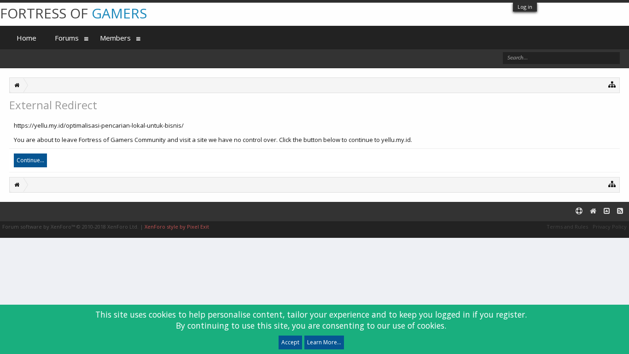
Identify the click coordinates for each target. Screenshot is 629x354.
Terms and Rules (567, 226)
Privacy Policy (610, 226)
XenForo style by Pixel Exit (177, 226)
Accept (290, 342)
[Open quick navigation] (612, 84)
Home (26, 37)
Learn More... (324, 342)
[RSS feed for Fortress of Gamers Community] (620, 211)
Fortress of (73, 13)
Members (115, 37)
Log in (525, 6)
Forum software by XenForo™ (70, 226)
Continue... (30, 160)
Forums (67, 37)
